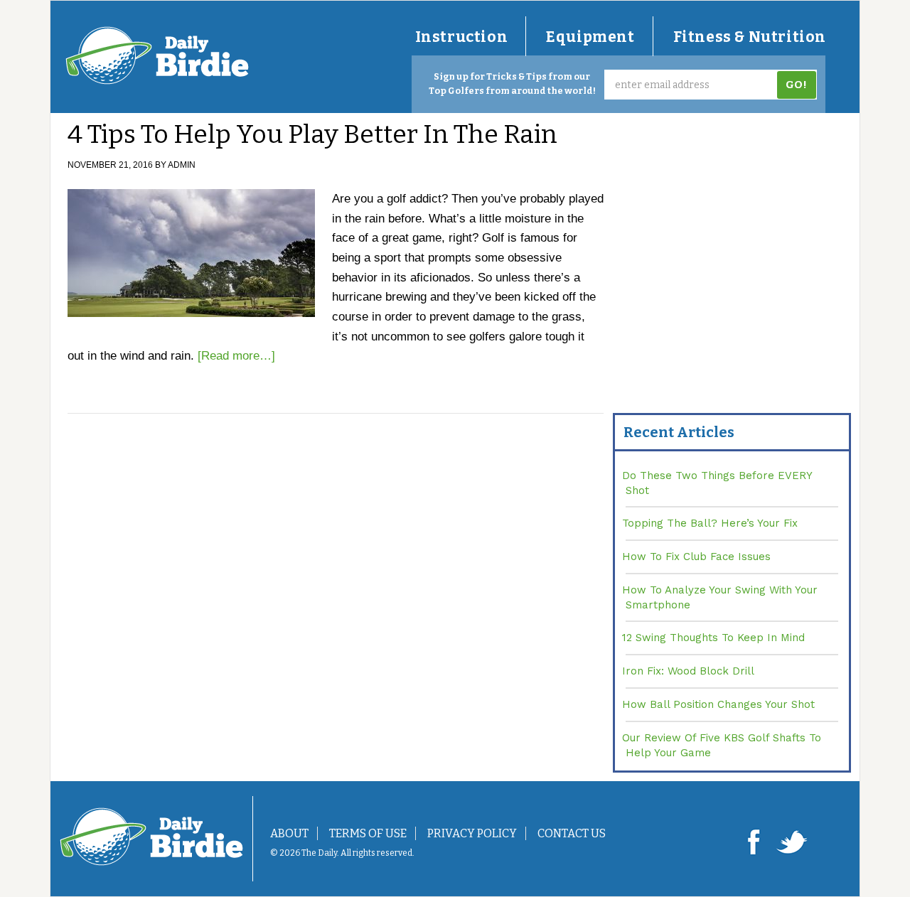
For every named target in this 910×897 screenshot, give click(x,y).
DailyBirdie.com (157, 55)
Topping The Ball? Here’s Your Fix (710, 523)
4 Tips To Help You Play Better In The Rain (312, 134)
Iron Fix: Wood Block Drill (688, 671)
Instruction (461, 37)
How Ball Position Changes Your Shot (718, 704)
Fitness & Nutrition (749, 37)
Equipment (590, 37)
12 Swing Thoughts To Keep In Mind (713, 637)
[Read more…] (236, 355)
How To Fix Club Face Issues (696, 556)
